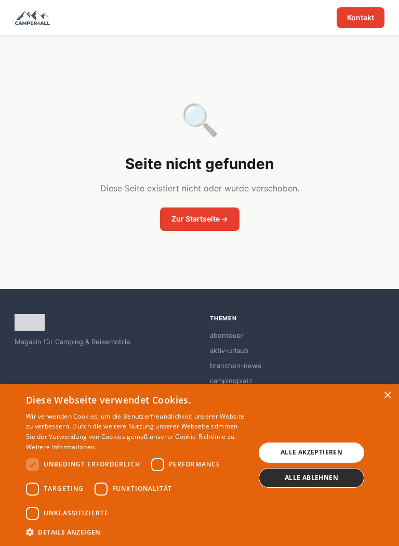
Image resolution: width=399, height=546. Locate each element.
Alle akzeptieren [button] (311, 452)
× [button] (387, 395)
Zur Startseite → (199, 218)
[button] (137, 532)
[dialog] (199, 465)
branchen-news (235, 365)
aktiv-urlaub (229, 350)
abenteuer (227, 335)
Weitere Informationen (60, 447)
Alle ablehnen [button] (311, 477)
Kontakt (360, 17)
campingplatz (231, 380)
